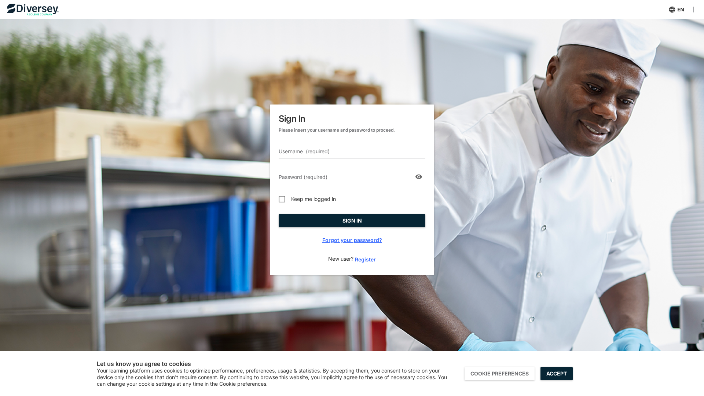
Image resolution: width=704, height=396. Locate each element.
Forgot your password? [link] (352, 240)
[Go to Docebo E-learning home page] (41, 9)
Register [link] (365, 259)
